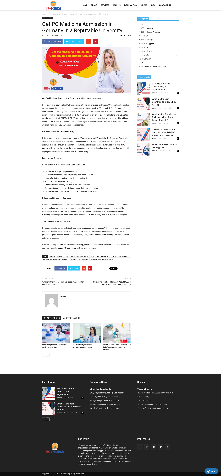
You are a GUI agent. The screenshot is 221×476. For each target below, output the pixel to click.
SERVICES (105, 5)
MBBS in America (146, 28)
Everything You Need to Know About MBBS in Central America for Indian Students (112, 283)
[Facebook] (139, 447)
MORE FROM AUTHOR (72, 318)
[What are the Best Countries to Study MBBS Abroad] (143, 104)
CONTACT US (165, 5)
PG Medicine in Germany (79, 259)
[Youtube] (167, 447)
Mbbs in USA (144, 55)
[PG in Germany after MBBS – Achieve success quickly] (87, 333)
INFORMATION (130, 5)
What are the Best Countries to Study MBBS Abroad (164, 102)
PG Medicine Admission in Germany (55, 259)
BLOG (153, 5)
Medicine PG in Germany (99, 256)
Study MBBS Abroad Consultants (152, 66)
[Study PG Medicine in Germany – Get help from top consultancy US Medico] (117, 333)
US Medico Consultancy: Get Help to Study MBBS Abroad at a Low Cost (163, 132)
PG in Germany (47, 18)
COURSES (117, 5)
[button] (176, 5)
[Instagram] (153, 447)
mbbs (141, 24)
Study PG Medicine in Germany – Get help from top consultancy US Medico (117, 347)
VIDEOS (144, 5)
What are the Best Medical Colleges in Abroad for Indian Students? (63, 283)
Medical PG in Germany (79, 256)
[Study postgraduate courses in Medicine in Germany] (56, 333)
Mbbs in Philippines (147, 43)
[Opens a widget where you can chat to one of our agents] (211, 471)
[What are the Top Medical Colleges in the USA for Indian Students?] (143, 119)
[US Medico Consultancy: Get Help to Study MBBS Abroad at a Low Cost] (143, 134)
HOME (84, 5)
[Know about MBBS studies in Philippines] (143, 149)
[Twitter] (160, 447)
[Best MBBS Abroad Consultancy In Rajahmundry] (143, 88)
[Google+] (146, 447)
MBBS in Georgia (146, 39)
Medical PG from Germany (59, 256)
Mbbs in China (145, 36)
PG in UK (142, 62)
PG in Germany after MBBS (120, 256)
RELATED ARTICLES (52, 318)
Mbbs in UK (143, 47)
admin (47, 35)
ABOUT (94, 5)
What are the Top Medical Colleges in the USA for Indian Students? (164, 117)
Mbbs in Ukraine (145, 51)
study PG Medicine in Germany (102, 259)
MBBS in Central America (149, 32)
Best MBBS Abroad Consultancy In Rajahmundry (161, 86)
